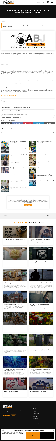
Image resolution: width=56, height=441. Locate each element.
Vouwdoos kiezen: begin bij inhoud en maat (13, 261)
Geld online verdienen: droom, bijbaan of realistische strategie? (36, 424)
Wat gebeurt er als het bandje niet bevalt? (28, 117)
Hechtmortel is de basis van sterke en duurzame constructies (39, 305)
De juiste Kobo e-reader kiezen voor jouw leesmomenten (11, 174)
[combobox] (42, 2)
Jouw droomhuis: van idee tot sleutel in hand (13, 304)
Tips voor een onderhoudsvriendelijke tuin (38, 326)
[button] (53, 430)
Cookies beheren (47, 435)
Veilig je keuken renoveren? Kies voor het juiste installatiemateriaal (13, 283)
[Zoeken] (48, 2)
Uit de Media (35, 416)
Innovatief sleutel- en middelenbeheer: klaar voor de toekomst (40, 283)
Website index (35, 418)
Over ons (34, 406)
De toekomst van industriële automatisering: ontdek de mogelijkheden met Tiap (14, 370)
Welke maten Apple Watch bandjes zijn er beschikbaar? (28, 104)
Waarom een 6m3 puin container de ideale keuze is (40, 347)
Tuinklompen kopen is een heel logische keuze (45, 167)
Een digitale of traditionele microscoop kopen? (45, 180)
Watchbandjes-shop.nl (40, 89)
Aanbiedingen (4, 21)
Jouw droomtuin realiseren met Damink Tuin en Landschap (13, 348)
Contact (34, 411)
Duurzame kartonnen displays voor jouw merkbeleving (12, 392)
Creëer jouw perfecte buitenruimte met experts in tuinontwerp (40, 370)
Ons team (34, 408)
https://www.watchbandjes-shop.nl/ (8, 95)
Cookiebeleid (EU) (36, 413)
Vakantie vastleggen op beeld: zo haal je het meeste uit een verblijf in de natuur (40, 262)
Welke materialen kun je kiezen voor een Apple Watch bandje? (28, 107)
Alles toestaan (32, 435)
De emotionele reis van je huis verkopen (38, 391)
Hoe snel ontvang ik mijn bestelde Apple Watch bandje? (28, 114)
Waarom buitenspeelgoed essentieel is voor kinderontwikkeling (13, 327)
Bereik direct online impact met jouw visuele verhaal (14, 239)
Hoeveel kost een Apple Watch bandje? (28, 110)
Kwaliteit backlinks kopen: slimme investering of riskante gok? (37, 421)
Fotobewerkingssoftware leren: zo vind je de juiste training (40, 240)
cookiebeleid (4, 437)
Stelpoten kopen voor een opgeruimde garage (18, 148)
